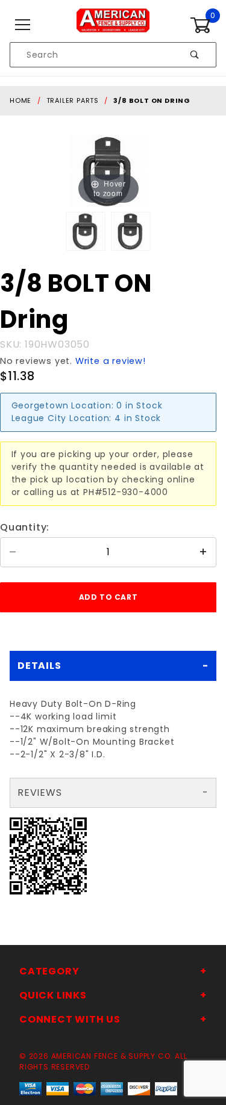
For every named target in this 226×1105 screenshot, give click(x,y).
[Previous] (95, 171)
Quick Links (53, 995)
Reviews (39, 792)
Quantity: (24, 527)
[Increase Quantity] (204, 552)
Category (49, 971)
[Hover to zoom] (108, 170)
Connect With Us (70, 1019)
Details (39, 666)
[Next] (122, 171)
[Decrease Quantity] (13, 552)
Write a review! (110, 361)
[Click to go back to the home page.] (113, 25)
